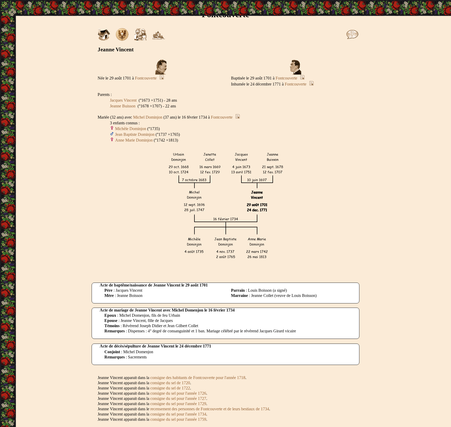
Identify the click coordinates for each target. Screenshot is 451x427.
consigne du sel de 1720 (170, 383)
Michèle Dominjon (130, 128)
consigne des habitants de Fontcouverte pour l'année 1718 (197, 377)
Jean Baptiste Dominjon (135, 134)
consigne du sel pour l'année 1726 (178, 393)
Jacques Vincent (123, 100)
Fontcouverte (146, 78)
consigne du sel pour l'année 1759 (178, 419)
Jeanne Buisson (122, 106)
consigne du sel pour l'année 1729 (178, 403)
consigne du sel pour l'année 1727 (178, 398)
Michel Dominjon (147, 117)
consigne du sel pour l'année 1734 (178, 414)
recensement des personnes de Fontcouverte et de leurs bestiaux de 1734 (209, 409)
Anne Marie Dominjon (134, 140)
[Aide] (352, 39)
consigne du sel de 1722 (170, 388)
